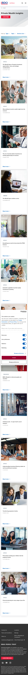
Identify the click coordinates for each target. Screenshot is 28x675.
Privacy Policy (13, 321)
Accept (14, 357)
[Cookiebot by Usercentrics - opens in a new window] (20, 312)
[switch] (24, 339)
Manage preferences (19, 353)
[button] (5, 17)
